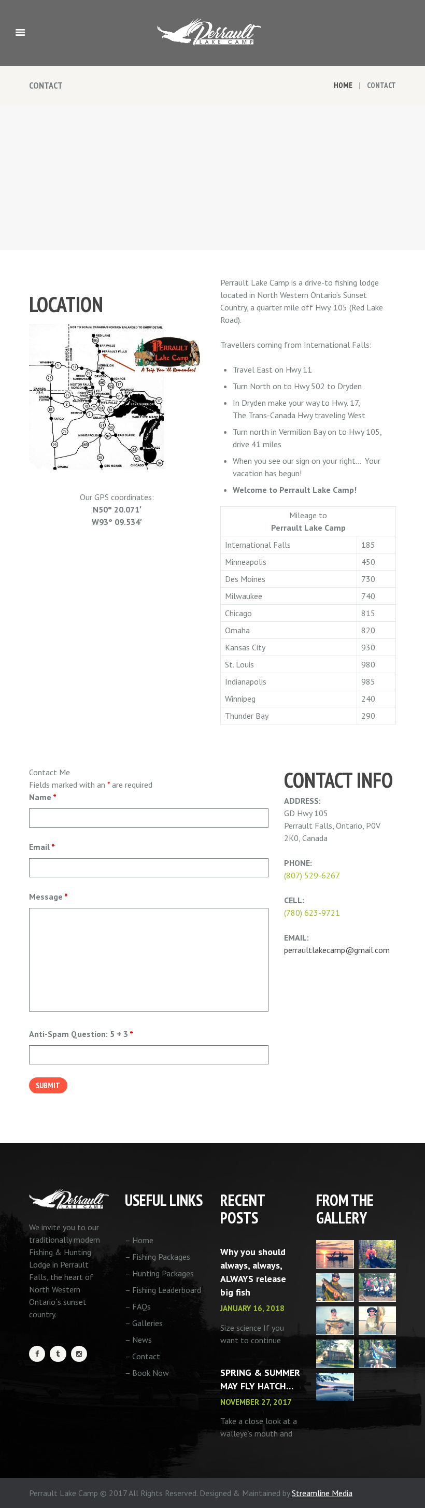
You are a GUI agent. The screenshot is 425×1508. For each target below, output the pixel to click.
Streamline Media (322, 1493)
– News (138, 1339)
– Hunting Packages (159, 1273)
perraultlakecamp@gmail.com (337, 950)
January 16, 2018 (252, 1308)
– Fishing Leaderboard (163, 1290)
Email (42, 847)
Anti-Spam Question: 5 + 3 (81, 1034)
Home (343, 85)
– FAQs (138, 1306)
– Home (139, 1240)
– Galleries (144, 1323)
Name (42, 797)
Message (48, 896)
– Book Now (147, 1373)
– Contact (142, 1356)
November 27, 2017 (256, 1402)
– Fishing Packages (157, 1256)
